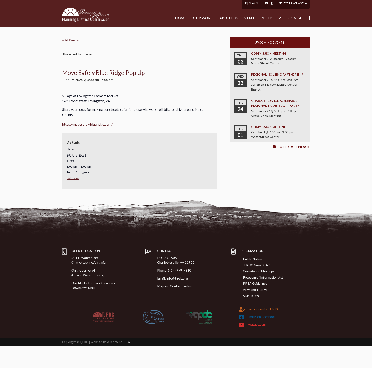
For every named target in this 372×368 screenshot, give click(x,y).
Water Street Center (265, 63)
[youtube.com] (241, 324)
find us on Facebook (261, 317)
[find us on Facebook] (241, 317)
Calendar (73, 178)
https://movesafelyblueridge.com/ (87, 124)
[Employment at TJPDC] (242, 309)
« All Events (70, 40)
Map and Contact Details (175, 286)
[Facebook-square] (272, 3)
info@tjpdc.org (177, 278)
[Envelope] (266, 3)
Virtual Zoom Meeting (266, 115)
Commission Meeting (268, 53)
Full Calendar (293, 146)
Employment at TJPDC (263, 309)
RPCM (126, 342)
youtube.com (256, 324)
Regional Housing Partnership (277, 74)
